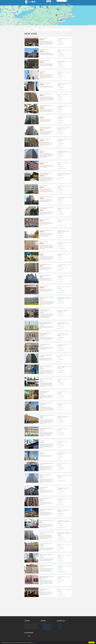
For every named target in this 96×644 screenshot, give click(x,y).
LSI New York (42, 150)
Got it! (91, 642)
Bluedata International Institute (45, 83)
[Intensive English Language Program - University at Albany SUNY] (57, 9)
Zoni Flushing (42, 440)
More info (33, 642)
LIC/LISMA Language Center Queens (46, 463)
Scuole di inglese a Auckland (47, 628)
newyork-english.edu (62, 350)
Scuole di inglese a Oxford (47, 623)
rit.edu (60, 582)
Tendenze (68, 4)
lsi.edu (60, 157)
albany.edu (60, 328)
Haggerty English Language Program (46, 509)
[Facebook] (28, 636)
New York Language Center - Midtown (47, 531)
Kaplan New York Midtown (44, 219)
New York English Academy (45, 344)
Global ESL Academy (43, 286)
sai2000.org (60, 100)
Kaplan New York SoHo (44, 162)
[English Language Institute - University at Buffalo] (35, 7)
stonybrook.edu (61, 303)
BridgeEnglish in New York (44, 49)
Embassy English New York (45, 60)
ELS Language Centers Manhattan (46, 355)
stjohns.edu (60, 409)
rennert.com (60, 192)
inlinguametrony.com (62, 595)
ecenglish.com (61, 122)
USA (29, 29)
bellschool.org (61, 44)
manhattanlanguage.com (62, 248)
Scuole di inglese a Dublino (47, 627)
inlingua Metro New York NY (45, 589)
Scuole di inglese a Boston (47, 626)
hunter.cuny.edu (61, 133)
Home (57, 4)
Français (60, 625)
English (60, 623)
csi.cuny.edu (60, 237)
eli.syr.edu (60, 339)
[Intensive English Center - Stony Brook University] (61, 20)
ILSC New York (42, 452)
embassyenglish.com (62, 66)
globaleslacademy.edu (62, 292)
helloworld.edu (61, 281)
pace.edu (60, 111)
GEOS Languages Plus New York (46, 264)
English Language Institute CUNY (46, 230)
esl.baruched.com (61, 560)
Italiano (60, 627)
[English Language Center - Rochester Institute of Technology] (40, 7)
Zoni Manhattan (42, 71)
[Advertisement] (48, 606)
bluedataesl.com (61, 89)
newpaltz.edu (61, 515)
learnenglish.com (61, 213)
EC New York (42, 116)
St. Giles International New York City (46, 565)
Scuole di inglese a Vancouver (47, 625)
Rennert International (43, 185)
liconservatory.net (61, 384)
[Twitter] (29, 636)
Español (60, 624)
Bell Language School (44, 38)
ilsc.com (60, 458)
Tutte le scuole (62, 4)
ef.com (60, 259)
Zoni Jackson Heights (44, 487)
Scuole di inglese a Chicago (47, 629)
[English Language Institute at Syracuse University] (47, 7)
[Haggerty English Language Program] (56, 15)
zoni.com (60, 77)
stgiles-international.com (62, 571)
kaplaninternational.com (62, 168)
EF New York (42, 253)
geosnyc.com (61, 270)
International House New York (45, 139)
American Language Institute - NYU (46, 196)
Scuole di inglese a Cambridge (47, 624)
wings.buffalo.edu (61, 421)
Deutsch (60, 626)
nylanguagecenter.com (62, 372)
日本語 (60, 628)
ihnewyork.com (61, 145)
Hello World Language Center (45, 275)
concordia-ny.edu (61, 397)
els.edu (60, 361)
